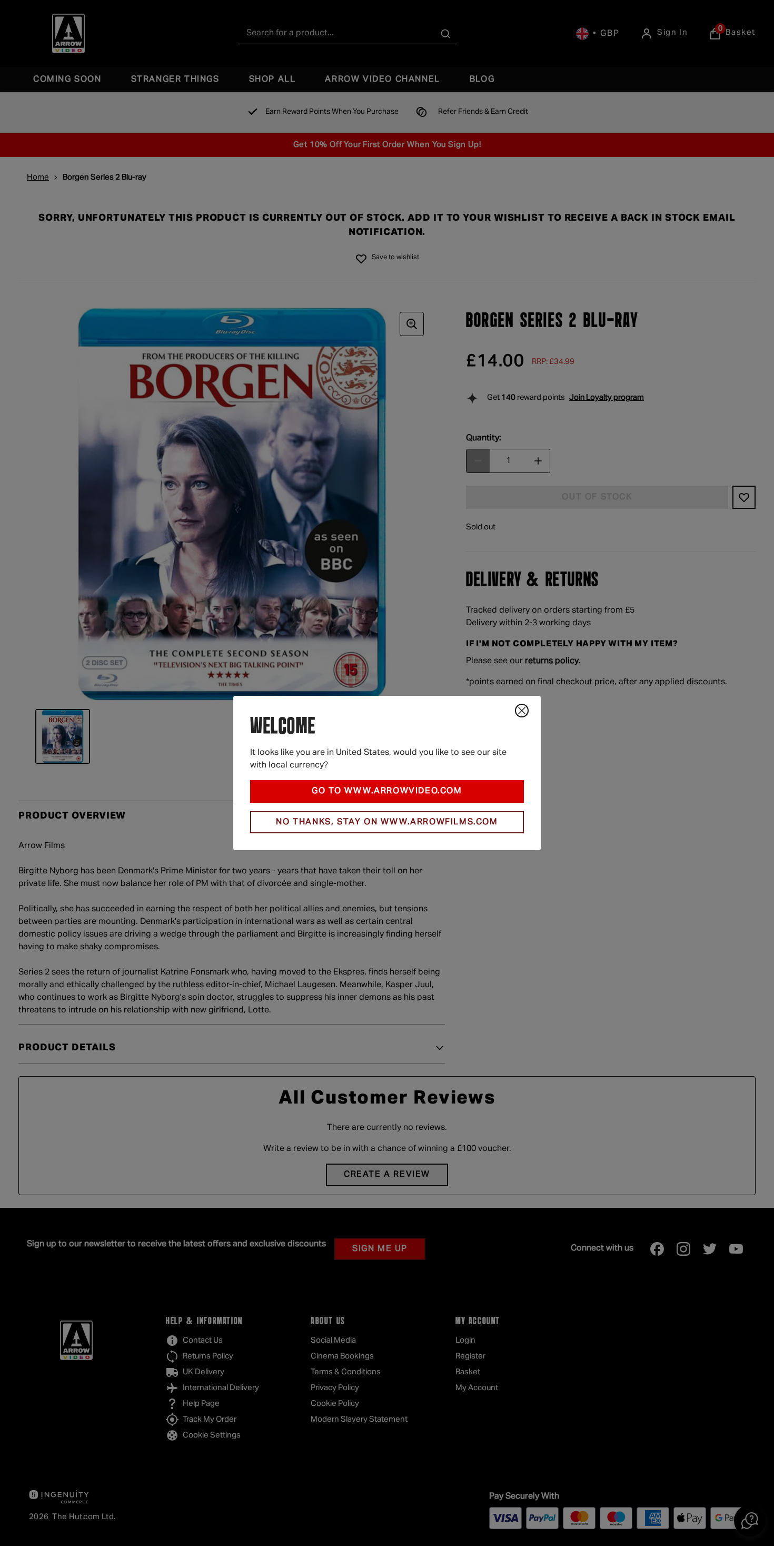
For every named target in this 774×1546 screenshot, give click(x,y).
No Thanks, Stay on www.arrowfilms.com (387, 822)
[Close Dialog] (521, 710)
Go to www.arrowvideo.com (387, 791)
